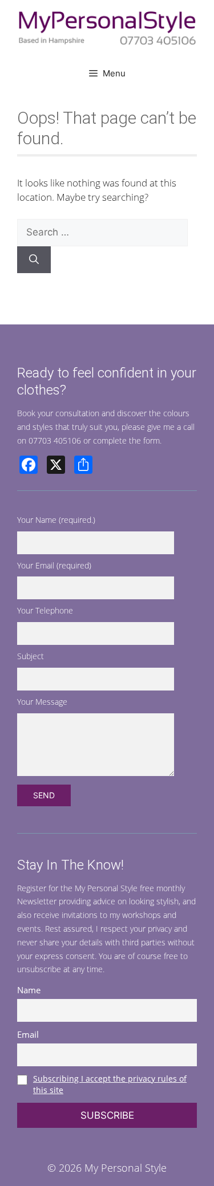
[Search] (34, 260)
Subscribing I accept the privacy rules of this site (110, 1084)
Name (29, 990)
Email (28, 1034)
